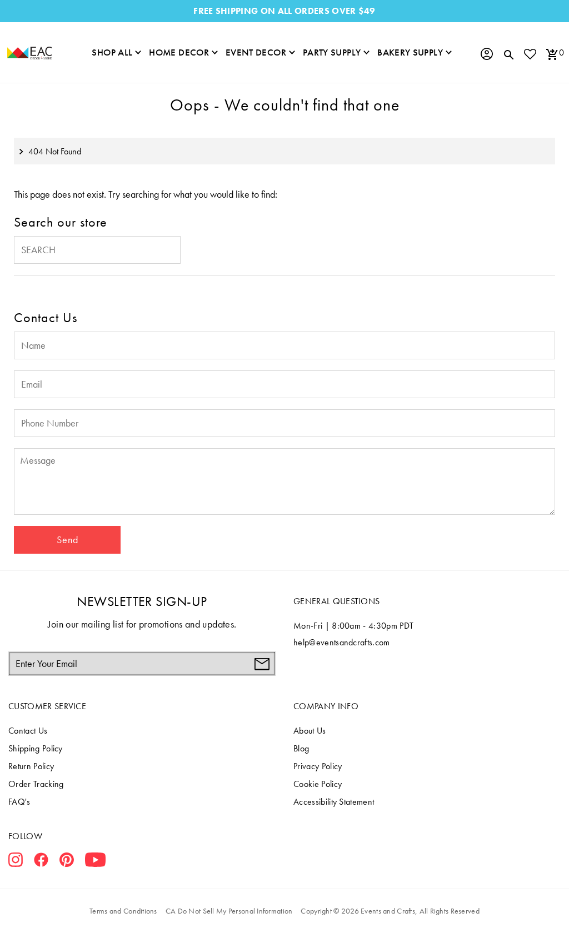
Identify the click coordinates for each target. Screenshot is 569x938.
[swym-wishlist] (529, 53)
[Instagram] (15, 861)
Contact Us (27, 730)
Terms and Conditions (123, 911)
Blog (301, 748)
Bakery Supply (410, 52)
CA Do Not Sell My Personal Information (229, 911)
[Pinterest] (66, 861)
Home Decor (179, 52)
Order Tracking (35, 784)
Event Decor (256, 52)
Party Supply (332, 52)
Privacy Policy (317, 766)
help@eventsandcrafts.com (341, 642)
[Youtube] (95, 861)
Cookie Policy (317, 784)
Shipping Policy (35, 748)
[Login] (486, 54)
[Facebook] (41, 861)
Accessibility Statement (333, 801)
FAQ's (19, 801)
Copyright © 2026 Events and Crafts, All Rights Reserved (390, 911)
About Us (309, 730)
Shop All (112, 52)
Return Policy (31, 766)
